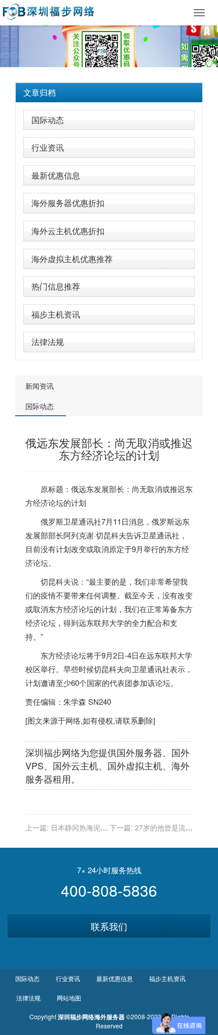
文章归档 (39, 92)
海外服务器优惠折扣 (67, 203)
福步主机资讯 (55, 314)
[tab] (109, 92)
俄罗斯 (52, 521)
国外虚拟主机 (134, 765)
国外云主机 (75, 765)
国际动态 (47, 120)
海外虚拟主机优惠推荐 (72, 259)
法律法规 (47, 342)
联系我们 (109, 926)
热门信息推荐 (55, 286)
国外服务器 (139, 752)
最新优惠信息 (55, 175)
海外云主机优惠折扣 (67, 231)
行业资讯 (47, 147)
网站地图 (69, 997)
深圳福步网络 (52, 752)
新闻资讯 (39, 386)
